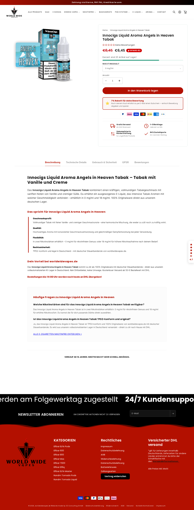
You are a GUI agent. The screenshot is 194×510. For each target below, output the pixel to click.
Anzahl (106, 75)
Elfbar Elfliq (59, 467)
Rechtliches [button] (111, 440)
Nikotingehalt (111, 64)
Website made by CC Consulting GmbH (67, 506)
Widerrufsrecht (112, 506)
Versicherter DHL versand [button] (163, 442)
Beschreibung (52, 162)
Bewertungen (141, 162)
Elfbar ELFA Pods (62, 446)
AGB (103, 454)
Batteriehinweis (108, 467)
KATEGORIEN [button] (65, 440)
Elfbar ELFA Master (63, 471)
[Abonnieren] (173, 413)
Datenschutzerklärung (95, 506)
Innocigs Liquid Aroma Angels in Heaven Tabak (130, 30)
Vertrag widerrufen (115, 476)
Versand (130, 506)
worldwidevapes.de (43, 506)
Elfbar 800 (59, 454)
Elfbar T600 (59, 463)
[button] (72, 12)
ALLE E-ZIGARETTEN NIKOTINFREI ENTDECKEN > (57, 334)
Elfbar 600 (59, 450)
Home (105, 30)
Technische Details (76, 162)
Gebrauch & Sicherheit (104, 162)
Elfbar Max (59, 459)
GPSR (125, 162)
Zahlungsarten (108, 471)
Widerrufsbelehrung (111, 459)
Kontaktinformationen (145, 506)
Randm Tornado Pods (65, 475)
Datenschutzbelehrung (112, 450)
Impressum (106, 446)
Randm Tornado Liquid (65, 479)
